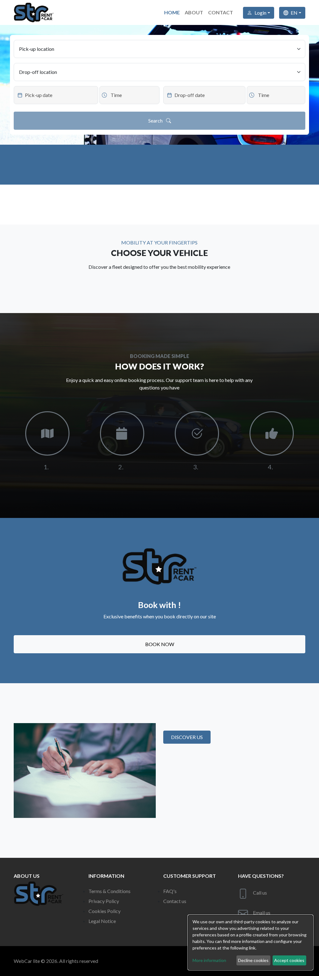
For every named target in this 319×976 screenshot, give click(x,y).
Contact (220, 12)
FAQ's (170, 891)
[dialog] (250, 942)
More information (209, 960)
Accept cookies (289, 960)
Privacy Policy (103, 901)
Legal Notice (102, 921)
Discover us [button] (187, 737)
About (194, 12)
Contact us (174, 901)
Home (172, 12)
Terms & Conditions (109, 891)
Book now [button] (159, 644)
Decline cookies (253, 960)
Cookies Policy (104, 911)
